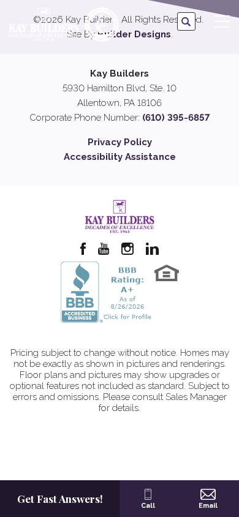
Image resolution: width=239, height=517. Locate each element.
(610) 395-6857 (176, 117)
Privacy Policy (120, 142)
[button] (186, 21)
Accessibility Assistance (120, 156)
